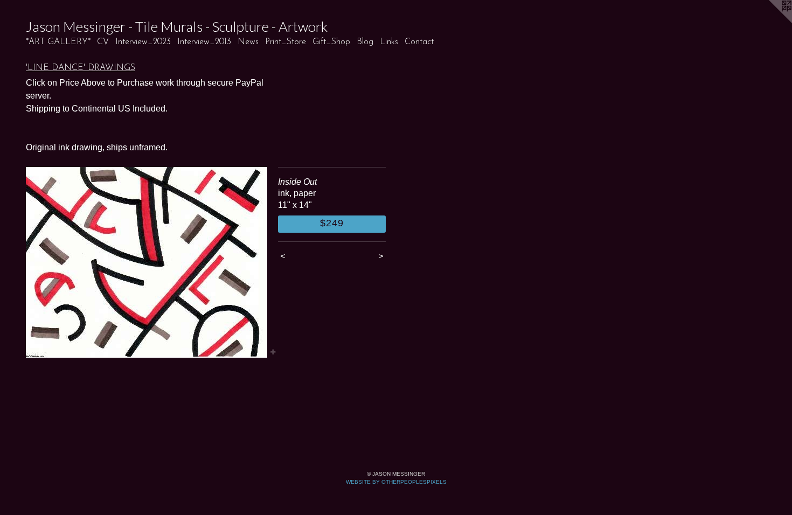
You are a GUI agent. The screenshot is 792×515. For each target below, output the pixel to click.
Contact (419, 42)
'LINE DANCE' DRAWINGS (80, 68)
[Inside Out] (146, 262)
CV (103, 42)
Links (389, 42)
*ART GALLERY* (58, 42)
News (248, 42)
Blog (365, 42)
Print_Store (285, 42)
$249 (332, 223)
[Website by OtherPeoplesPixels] (770, 21)
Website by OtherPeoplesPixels (396, 482)
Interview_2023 (143, 42)
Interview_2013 (204, 42)
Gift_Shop (331, 42)
